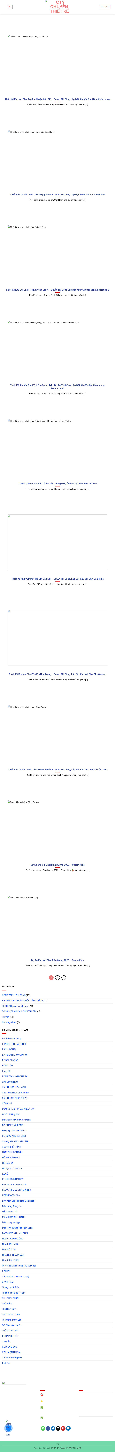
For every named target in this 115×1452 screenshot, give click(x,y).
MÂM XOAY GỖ (9, 1211)
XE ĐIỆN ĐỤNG (9, 1347)
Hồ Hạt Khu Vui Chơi (12, 1168)
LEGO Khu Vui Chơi (11, 1195)
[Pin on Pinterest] (63, 1428)
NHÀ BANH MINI (10, 1244)
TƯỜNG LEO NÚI (10, 1330)
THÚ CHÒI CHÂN (10, 1298)
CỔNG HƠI (7, 1103)
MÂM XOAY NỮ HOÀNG (13, 1217)
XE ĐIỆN (6, 1341)
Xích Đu (6, 1363)
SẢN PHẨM (7, 1282)
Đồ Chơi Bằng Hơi (10, 1114)
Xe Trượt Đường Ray (12, 1357)
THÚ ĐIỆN (7, 1303)
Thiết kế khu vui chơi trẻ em (15, 1006)
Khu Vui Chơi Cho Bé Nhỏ (14, 1184)
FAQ (57, 1444)
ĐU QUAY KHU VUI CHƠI (14, 1136)
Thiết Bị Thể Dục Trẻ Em (13, 1292)
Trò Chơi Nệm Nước (11, 1325)
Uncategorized (9, 1022)
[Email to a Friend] (58, 1428)
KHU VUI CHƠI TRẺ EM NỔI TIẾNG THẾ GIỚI (23, 1000)
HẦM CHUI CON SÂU (12, 1152)
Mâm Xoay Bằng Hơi (12, 1206)
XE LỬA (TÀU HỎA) (11, 1352)
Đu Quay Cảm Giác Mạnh (14, 1130)
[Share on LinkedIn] (68, 1428)
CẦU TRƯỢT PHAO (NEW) (14, 1098)
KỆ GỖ (5, 1173)
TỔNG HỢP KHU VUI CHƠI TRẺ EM (19, 1011)
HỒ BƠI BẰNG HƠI (11, 1157)
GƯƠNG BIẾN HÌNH (11, 1146)
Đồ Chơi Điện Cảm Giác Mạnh (16, 1119)
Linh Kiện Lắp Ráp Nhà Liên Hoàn (18, 1201)
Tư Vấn (5, 1017)
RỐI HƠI (6, 1271)
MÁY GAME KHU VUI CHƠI (15, 1233)
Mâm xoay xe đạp (11, 1222)
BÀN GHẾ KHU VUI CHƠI (14, 1044)
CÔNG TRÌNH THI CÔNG (14, 995)
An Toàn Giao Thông (11, 1038)
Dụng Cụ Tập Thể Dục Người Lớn (18, 1109)
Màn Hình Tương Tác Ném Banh (17, 1228)
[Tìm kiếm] (10, 7)
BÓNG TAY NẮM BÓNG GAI (15, 1076)
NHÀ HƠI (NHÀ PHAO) (13, 1255)
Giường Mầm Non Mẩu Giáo (15, 1141)
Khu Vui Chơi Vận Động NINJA (16, 1190)
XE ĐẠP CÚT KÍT (10, 1336)
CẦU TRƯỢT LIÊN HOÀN (14, 1087)
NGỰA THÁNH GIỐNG (12, 1238)
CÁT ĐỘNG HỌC (10, 1082)
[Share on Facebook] (48, 1428)
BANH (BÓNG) (9, 1049)
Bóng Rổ (6, 1071)
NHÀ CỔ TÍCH (9, 1249)
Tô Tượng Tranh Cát (11, 1319)
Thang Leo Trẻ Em (10, 1287)
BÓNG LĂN (7, 1065)
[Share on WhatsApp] (43, 1428)
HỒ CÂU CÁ (7, 1163)
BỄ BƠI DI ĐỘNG (10, 1060)
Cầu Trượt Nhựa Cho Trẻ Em (15, 1092)
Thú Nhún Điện (9, 1309)
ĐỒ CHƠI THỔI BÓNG (12, 1125)
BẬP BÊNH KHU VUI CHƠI (14, 1055)
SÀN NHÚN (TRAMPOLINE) (15, 1276)
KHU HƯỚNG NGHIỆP (12, 1179)
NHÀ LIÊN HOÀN (10, 1260)
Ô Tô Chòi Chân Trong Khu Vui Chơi (19, 1265)
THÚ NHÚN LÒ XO (11, 1314)
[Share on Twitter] (53, 1428)
